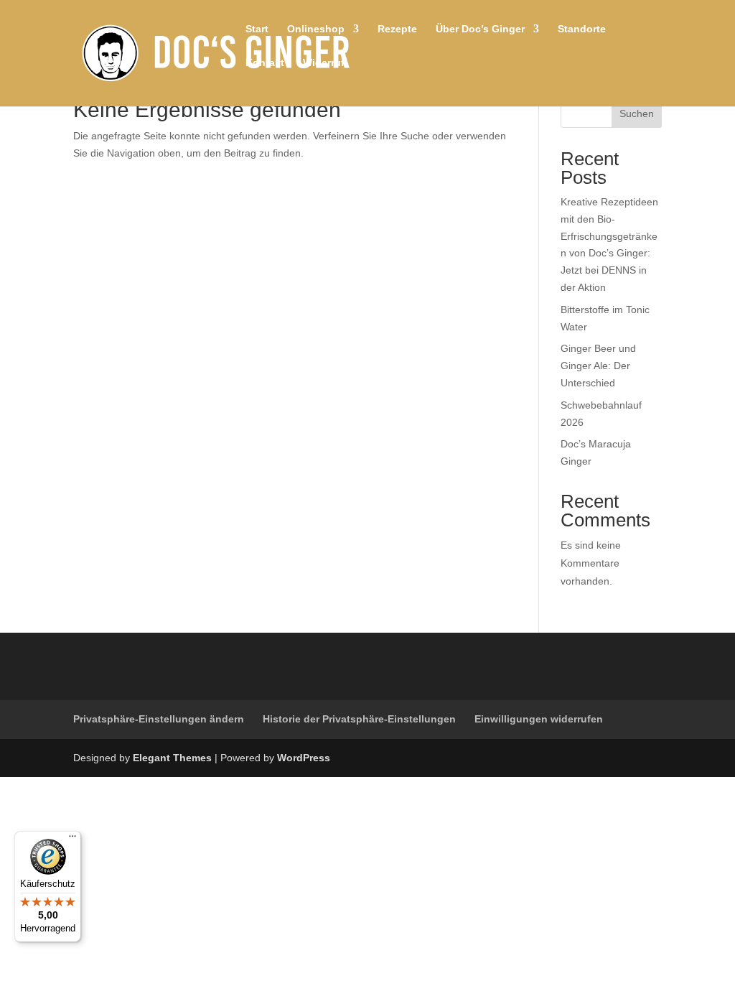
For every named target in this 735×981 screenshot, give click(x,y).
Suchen (636, 113)
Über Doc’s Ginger (480, 29)
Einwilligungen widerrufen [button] (538, 719)
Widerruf (324, 62)
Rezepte (397, 29)
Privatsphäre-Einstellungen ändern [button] (158, 719)
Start (256, 29)
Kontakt (264, 62)
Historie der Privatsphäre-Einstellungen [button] (359, 719)
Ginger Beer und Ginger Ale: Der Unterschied (598, 366)
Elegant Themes (172, 757)
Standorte (582, 29)
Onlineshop (316, 29)
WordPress (303, 757)
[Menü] (72, 839)
